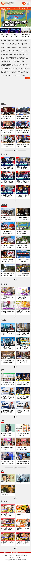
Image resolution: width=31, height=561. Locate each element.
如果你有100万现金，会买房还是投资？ (7, 397)
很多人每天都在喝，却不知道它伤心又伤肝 (7, 434)
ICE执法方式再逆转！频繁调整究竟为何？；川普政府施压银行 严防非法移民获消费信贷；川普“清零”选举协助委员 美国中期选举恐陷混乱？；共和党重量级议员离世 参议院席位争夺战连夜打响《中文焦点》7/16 (22, 196)
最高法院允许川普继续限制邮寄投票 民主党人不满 (15, 72)
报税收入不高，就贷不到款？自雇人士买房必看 (7, 412)
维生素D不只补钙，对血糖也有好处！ (23, 311)
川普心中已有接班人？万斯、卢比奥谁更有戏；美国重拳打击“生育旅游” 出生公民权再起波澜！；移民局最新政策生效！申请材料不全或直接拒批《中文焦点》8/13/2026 (23, 168)
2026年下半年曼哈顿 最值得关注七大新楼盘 (23, 333)
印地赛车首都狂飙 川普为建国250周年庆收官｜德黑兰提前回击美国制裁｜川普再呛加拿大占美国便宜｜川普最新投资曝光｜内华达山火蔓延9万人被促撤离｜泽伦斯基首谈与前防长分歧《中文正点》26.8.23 (22, 117)
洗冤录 (4, 483)
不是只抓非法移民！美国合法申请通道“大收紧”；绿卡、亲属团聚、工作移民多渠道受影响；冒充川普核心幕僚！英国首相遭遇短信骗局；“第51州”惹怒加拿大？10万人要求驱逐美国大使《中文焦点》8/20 (7, 168)
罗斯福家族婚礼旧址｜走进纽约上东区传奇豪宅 (23, 362)
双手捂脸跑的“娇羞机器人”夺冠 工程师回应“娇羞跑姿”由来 (22, 260)
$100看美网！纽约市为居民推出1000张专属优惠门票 (15, 54)
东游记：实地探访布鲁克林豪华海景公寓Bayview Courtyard (7, 348)
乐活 (18, 8)
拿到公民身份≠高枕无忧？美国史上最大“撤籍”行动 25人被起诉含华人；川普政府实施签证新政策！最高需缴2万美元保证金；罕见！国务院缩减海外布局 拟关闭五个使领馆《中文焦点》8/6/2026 (7, 182)
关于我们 (5, 555)
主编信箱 (11, 557)
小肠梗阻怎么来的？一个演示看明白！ (22, 297)
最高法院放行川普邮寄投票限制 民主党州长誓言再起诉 (7, 246)
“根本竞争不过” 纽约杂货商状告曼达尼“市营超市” (22, 274)
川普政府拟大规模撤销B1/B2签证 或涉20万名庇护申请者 (7, 260)
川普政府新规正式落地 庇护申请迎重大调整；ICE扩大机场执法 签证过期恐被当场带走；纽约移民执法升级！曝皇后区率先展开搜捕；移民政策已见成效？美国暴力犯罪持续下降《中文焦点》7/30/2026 (22, 182)
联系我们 (18, 555)
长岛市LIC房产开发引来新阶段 (7, 333)
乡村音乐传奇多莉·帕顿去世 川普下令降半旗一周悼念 (15, 44)
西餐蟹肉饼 (19, 514)
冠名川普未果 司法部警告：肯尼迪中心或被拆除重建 (15, 58)
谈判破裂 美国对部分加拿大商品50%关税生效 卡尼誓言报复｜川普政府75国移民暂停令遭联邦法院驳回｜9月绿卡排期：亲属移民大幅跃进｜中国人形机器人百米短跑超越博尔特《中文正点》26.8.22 (7, 131)
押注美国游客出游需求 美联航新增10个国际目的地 (15, 40)
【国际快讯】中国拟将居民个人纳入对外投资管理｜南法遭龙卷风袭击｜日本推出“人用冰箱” (22, 246)
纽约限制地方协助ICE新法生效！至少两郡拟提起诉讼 (15, 65)
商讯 (23, 8)
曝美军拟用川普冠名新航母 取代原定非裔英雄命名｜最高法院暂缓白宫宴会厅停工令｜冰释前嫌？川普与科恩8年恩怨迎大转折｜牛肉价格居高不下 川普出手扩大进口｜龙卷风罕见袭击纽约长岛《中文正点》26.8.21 (22, 131)
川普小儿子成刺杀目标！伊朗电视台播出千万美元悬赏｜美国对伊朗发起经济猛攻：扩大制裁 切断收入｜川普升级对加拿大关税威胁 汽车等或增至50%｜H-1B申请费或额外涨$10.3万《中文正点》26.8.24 (7, 117)
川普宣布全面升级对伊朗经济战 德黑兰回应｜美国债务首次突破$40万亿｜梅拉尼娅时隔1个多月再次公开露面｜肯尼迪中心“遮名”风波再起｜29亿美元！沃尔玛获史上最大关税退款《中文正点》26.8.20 (7, 145)
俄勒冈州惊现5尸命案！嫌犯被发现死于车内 (7, 274)
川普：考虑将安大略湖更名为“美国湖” (13, 75)
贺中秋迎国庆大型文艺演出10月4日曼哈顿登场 (22, 448)
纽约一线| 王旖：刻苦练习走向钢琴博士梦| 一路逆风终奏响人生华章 (22, 383)
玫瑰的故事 (5, 494)
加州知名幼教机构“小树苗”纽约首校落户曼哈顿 (25, 35)
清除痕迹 (18, 557)
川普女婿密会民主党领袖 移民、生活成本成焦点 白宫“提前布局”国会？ (15, 35)
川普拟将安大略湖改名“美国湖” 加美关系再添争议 (22, 232)
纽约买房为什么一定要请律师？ (22, 411)
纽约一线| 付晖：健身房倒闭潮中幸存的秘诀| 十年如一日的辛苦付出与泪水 (22, 398)
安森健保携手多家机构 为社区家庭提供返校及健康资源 (22, 462)
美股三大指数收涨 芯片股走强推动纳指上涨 (15, 47)
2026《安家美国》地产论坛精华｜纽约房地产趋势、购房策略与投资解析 (23, 348)
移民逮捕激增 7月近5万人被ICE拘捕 (13, 61)
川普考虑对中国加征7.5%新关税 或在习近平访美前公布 (7, 232)
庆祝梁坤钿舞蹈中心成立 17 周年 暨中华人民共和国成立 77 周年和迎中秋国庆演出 (7, 448)
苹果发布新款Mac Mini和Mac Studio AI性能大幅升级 (15, 51)
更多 (27, 78)
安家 (13, 8)
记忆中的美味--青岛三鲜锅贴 (23, 528)
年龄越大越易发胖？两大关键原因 (7, 297)
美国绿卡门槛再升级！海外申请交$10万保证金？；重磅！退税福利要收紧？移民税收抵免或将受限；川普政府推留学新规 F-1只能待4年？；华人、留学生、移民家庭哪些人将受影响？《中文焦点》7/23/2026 (7, 196)
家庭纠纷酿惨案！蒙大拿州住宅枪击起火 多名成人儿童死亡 (15, 68)
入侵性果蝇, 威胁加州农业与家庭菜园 (22, 434)
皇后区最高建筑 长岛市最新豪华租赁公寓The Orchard (7, 362)
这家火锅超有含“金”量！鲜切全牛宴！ (6, 528)
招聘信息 (24, 555)
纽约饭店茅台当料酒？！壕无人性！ (6, 515)
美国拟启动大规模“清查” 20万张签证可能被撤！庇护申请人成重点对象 (5, 35)
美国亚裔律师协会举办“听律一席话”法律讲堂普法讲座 (7, 462)
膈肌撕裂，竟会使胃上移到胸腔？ (7, 311)
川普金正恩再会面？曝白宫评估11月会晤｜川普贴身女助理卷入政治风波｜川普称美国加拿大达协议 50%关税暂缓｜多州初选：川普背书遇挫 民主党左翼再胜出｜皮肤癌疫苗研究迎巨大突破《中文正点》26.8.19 (22, 145)
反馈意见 (11, 555)
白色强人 (19, 483)
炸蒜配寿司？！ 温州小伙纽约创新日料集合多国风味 (22, 543)
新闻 (8, 8)
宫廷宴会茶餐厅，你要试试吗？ (7, 542)
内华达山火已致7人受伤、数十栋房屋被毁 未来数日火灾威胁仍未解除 (7, 218)
